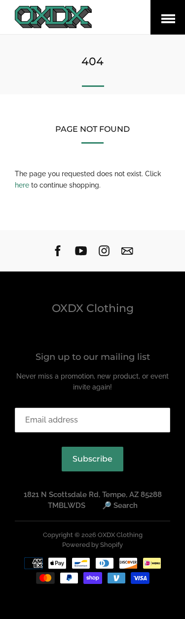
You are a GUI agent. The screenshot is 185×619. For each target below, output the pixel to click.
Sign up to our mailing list (93, 356)
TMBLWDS (66, 505)
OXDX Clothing (93, 308)
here (22, 185)
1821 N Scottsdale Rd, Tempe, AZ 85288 (93, 494)
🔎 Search (120, 505)
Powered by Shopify (92, 544)
